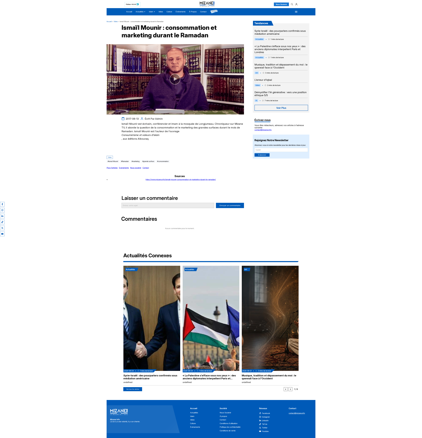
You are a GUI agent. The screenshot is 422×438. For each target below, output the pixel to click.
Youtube (265, 431)
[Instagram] (2, 210)
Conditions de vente (228, 431)
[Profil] (296, 4)
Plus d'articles (112, 168)
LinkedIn (265, 420)
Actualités (141, 12)
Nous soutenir (135, 168)
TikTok (264, 424)
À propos (223, 416)
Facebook (266, 413)
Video (116, 21)
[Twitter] (2, 228)
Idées (161, 12)
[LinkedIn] (2, 216)
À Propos (193, 12)
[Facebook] (2, 204)
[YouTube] (2, 234)
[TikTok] (2, 222)
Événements (181, 12)
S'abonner (262, 155)
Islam (152, 12)
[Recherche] (292, 4)
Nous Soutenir (281, 4)
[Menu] (296, 11)
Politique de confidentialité (230, 427)
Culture (169, 12)
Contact (203, 12)
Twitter (264, 428)
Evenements (124, 168)
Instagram (266, 417)
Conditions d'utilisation (228, 423)
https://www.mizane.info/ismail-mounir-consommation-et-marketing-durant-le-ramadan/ (181, 179)
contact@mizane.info (263, 130)
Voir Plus (281, 107)
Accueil (129, 12)
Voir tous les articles (132, 389)
